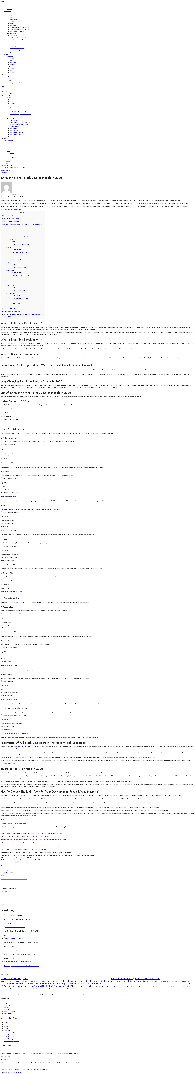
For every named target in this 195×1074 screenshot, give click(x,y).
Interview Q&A (8, 80)
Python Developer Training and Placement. (179, 984)
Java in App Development (106, 984)
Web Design (13, 25)
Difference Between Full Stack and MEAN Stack (38, 981)
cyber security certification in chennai (182, 978)
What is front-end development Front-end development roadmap (55, 988)
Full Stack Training (89, 855)
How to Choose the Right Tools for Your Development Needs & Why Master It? (22, 314)
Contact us (7, 1009)
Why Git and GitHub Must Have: (21, 244)
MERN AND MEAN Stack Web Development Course (148, 984)
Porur (8, 66)
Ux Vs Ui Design (149, 986)
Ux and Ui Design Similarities (120, 986)
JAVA (11, 17)
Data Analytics (14, 46)
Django (12, 23)
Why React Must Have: (19, 267)
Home (5, 7)
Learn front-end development (131, 984)
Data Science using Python (17, 48)
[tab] (97, 824)
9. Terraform (10, 293)
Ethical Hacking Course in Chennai (79, 981)
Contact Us (7, 76)
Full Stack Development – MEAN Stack (20, 27)
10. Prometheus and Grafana (15, 301)
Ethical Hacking (14, 35)
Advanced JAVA (14, 19)
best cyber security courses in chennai (68, 978)
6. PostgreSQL (11, 270)
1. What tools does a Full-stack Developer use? (14, 823)
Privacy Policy (8, 1013)
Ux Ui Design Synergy (141, 986)
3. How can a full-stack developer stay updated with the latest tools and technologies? (24, 836)
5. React (9, 262)
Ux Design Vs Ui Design (132, 986)
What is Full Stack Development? (10, 215)
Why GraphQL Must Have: (20, 290)
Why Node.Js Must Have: (19, 259)
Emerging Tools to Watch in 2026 (10, 311)
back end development (9, 358)
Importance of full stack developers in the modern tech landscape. (19, 308)
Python (12, 21)
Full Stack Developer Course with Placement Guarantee (19, 855)
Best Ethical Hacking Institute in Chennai (102, 978)
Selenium (12, 64)
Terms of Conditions (9, 1011)
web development (18, 746)
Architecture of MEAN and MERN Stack (51, 978)
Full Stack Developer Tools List (58, 855)
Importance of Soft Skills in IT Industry (81, 983)
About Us (9, 9)
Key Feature (16, 234)
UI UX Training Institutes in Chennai (60, 986)
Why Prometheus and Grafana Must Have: (24, 306)
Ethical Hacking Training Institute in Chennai (121, 981)
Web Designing (14, 62)
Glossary (6, 78)
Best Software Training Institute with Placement (135, 978)
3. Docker (9, 247)
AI (10, 52)
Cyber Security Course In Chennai (19, 39)
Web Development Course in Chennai (179, 986)
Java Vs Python (121, 984)
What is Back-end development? (10, 221)
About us (6, 1007)
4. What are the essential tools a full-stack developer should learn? (19, 843)
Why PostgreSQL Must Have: (21, 275)
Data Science (13, 44)
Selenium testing (14, 41)
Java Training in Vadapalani (11, 1032)
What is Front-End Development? (10, 218)
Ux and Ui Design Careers (108, 986)
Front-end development (7, 343)
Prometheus (9, 737)
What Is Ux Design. (74, 988)
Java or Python (115, 984)
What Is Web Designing (83, 988)
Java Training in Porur (10, 1036)
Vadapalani (10, 56)
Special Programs (11, 33)
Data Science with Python (17, 31)
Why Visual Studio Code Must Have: (22, 236)
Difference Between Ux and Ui (54, 981)
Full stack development (7, 327)
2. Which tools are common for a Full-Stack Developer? (16, 830)
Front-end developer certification (165, 981)
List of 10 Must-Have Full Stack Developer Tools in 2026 (16, 229)
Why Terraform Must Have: (20, 298)
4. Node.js (9, 255)
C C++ (11, 15)
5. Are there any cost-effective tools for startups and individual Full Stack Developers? (24, 849)
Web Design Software (157, 986)
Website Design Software (36, 988)
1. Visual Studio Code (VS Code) (15, 232)
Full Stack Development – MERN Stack (20, 29)
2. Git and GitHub (11, 239)
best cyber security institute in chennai (84, 978)
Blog (5, 74)
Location (6, 54)
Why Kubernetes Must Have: (21, 283)
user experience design (91, 986)
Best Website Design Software (167, 978)
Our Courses (7, 11)
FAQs (8, 316)
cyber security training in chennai (20, 981)
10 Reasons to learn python (14, 978)
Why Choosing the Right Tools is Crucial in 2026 (14, 227)
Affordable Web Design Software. (36, 978)
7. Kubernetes (11, 278)
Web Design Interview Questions (16, 83)
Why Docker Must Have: (19, 252)
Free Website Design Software (150, 981)
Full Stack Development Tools (75, 855)
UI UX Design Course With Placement (20, 37)
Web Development (166, 986)
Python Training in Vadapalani (12, 1034)
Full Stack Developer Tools (42, 855)
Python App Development (164, 984)
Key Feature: (16, 257)
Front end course (175, 981)
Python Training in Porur (11, 1039)
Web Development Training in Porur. (23, 988)
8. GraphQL (10, 285)
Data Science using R (15, 50)
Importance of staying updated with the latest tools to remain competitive (21, 224)
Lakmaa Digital (44, 1069)
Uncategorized (8, 872)
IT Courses (10, 13)
